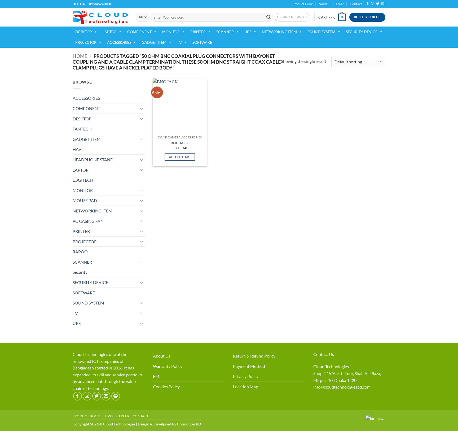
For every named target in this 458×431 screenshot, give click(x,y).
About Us (161, 355)
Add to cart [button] (180, 157)
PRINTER (198, 31)
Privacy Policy (245, 376)
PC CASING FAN (88, 221)
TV (179, 42)
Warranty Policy (167, 366)
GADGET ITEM (154, 42)
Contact (356, 4)
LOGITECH (83, 179)
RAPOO (80, 251)
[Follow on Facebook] (367, 4)
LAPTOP (110, 31)
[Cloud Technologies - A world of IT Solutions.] (100, 17)
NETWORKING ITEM (279, 31)
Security (80, 272)
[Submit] (268, 17)
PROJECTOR (85, 42)
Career (338, 4)
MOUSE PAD (85, 200)
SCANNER (225, 31)
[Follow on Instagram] (372, 4)
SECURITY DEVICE (361, 31)
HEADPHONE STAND (93, 159)
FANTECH (82, 128)
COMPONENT (139, 31)
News (323, 4)
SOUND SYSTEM (321, 31)
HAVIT (79, 149)
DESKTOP (83, 31)
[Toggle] (142, 98)
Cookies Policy (166, 386)
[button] (292, 17)
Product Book (302, 4)
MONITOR (171, 31)
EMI (157, 376)
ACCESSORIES (119, 42)
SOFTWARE (202, 42)
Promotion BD (189, 424)
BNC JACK (180, 143)
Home (80, 56)
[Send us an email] (382, 4)
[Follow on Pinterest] (115, 396)
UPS (247, 31)
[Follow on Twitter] (377, 4)
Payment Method (249, 366)
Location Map (245, 386)
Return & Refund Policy (254, 355)
